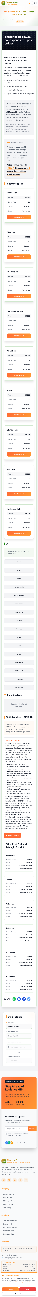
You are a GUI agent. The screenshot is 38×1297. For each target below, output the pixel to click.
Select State (12, 1022)
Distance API (7, 1197)
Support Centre (8, 1231)
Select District (13, 1031)
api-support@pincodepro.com (13, 1258)
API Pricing (7, 1208)
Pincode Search (8, 1194)
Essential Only (19, 1293)
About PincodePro (9, 1204)
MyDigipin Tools (9, 1201)
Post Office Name (14, 1043)
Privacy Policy (19, 1282)
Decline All (27, 1289)
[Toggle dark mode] (30, 3)
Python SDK (7, 1224)
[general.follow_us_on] (3, 1180)
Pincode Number (14, 1056)
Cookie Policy (28, 1282)
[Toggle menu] (34, 3)
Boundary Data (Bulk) (10, 1227)
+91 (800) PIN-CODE (10, 1255)
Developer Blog (8, 1234)
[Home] (4, 19)
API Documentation (10, 1221)
